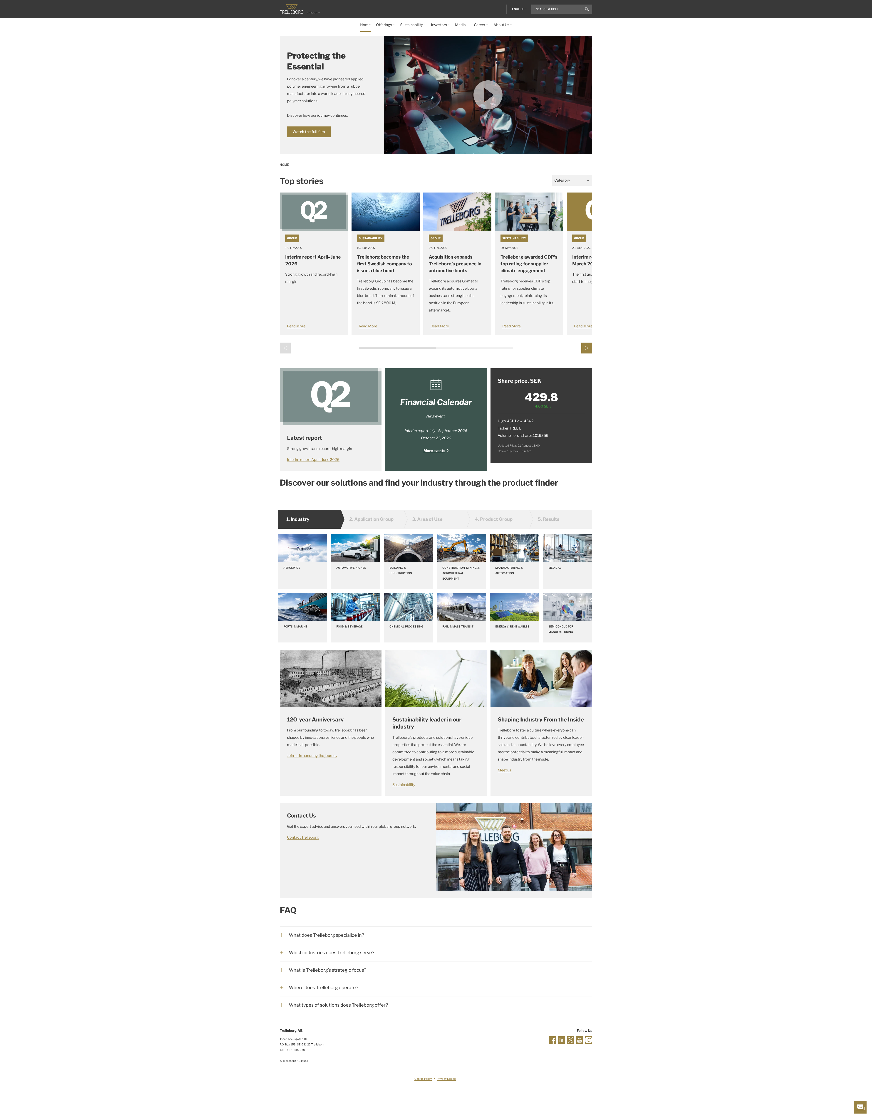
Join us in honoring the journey (312, 755)
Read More (296, 326)
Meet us (504, 770)
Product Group (494, 519)
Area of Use (427, 519)
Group (292, 238)
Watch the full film (308, 132)
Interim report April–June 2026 (313, 459)
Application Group (371, 519)
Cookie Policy (423, 1078)
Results (549, 519)
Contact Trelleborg (303, 837)
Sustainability (371, 238)
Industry (297, 519)
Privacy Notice (446, 1078)
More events (434, 451)
